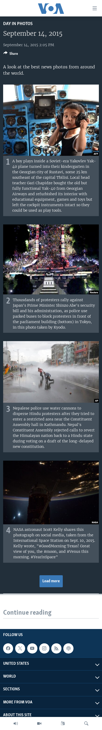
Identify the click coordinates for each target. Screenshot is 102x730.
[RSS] (56, 648)
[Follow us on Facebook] (8, 648)
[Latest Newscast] (16, 723)
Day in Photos (18, 24)
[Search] (86, 723)
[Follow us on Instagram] (44, 648)
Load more (51, 581)
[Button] (10, 55)
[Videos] (39, 723)
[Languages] (63, 723)
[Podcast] (68, 648)
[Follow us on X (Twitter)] (20, 648)
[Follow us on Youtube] (32, 648)
